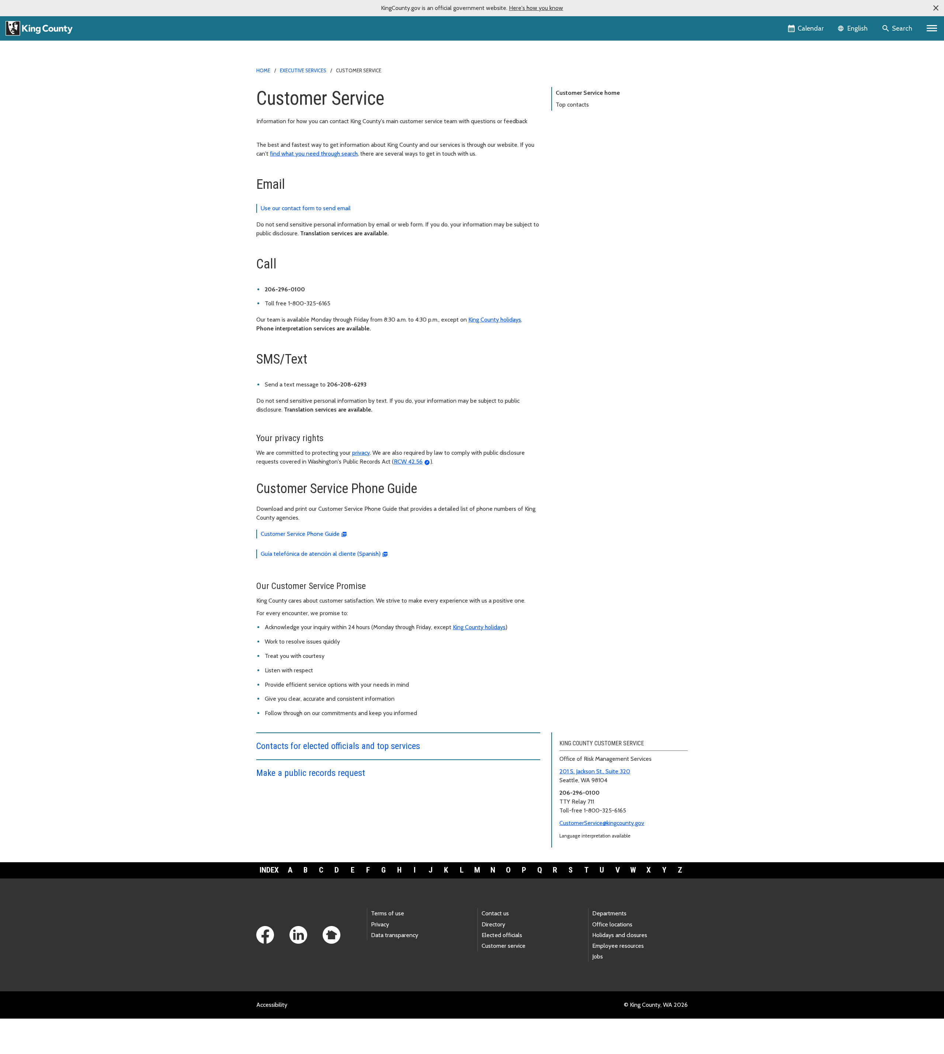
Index (269, 870)
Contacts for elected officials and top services (338, 746)
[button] (936, 8)
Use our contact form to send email (306, 208)
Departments (609, 913)
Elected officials (502, 935)
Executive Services (303, 70)
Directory (493, 924)
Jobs (597, 956)
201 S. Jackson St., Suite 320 (594, 771)
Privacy (380, 924)
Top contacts (572, 104)
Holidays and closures (619, 935)
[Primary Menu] (932, 28)
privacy (361, 452)
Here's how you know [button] (536, 7)
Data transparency (394, 935)
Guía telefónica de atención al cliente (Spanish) (321, 553)
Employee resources (618, 945)
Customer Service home (588, 92)
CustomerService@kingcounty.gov (601, 822)
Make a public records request (310, 773)
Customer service (503, 945)
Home (263, 70)
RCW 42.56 (408, 461)
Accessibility (271, 1004)
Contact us (495, 913)
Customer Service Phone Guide (300, 533)
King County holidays (494, 319)
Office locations (612, 924)
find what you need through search (314, 153)
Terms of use (387, 913)
